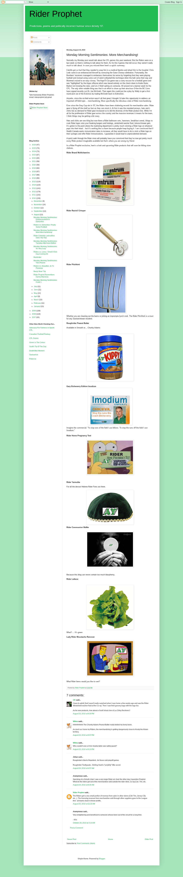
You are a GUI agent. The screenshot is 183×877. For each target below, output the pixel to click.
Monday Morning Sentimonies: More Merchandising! (45, 231)
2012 (34, 192)
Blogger (102, 859)
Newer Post (71, 839)
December (38, 201)
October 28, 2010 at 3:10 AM (84, 823)
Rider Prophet (55, 14)
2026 (34, 145)
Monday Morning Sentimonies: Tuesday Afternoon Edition (45, 242)
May (36, 293)
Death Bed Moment (36, 351)
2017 (34, 175)
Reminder (37, 257)
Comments (37, 42)
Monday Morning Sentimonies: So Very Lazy (45, 247)
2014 (34, 185)
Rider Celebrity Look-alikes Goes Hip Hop (44, 237)
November (38, 205)
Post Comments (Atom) (86, 843)
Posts (35, 38)
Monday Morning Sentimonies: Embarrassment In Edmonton (45, 219)
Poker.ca (32, 359)
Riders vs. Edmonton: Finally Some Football (45, 226)
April (36, 296)
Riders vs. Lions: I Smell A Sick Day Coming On (45, 253)
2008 (34, 314)
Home (110, 839)
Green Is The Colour (37, 342)
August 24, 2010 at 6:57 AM (83, 768)
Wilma (75, 721)
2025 (34, 148)
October (37, 208)
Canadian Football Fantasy (39, 334)
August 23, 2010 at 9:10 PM (83, 749)
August (37, 215)
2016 (34, 178)
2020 (34, 165)
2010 (34, 198)
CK (74, 700)
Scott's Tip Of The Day (37, 347)
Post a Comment (76, 828)
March (36, 300)
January (37, 306)
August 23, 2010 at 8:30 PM (83, 714)
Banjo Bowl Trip (40, 271)
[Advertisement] (118, 834)
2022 (34, 158)
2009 (34, 311)
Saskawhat (33, 355)
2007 (34, 317)
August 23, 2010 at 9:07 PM (83, 735)
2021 (34, 161)
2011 (34, 195)
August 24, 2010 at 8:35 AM (83, 785)
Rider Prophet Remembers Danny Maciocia (44, 276)
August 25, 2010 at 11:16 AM (84, 804)
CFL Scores (33, 338)
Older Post (149, 839)
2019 (34, 168)
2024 (34, 151)
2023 (34, 155)
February (37, 303)
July (35, 286)
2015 (34, 182)
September (38, 211)
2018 (34, 172)
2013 (34, 188)
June (36, 290)
